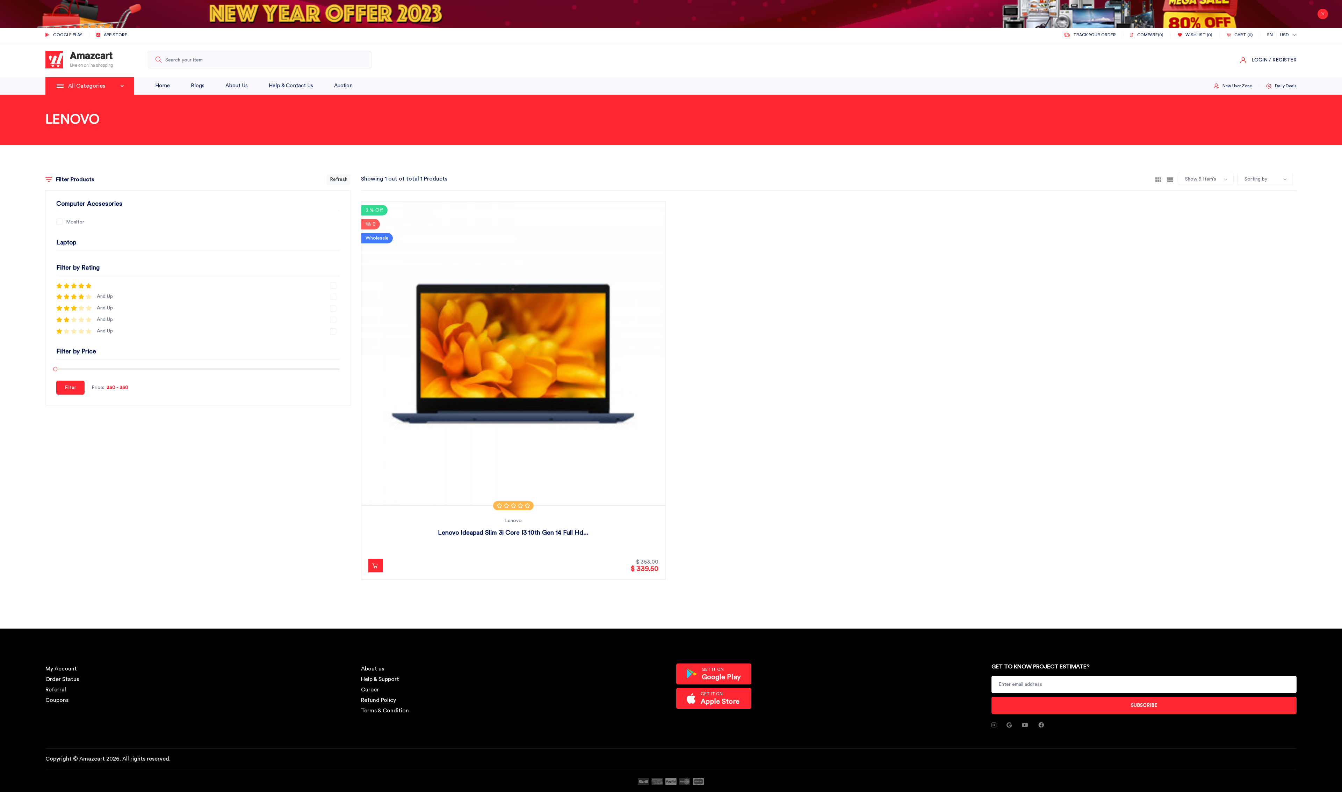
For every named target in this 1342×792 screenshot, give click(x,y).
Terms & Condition (385, 710)
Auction (343, 85)
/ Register (1283, 60)
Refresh (338, 179)
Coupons (56, 700)
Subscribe (1144, 705)
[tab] (1158, 179)
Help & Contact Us (291, 85)
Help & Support (380, 679)
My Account (61, 669)
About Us (236, 85)
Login (1259, 60)
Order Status (62, 679)
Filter (70, 387)
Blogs (197, 85)
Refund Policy (378, 700)
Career (370, 689)
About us (372, 669)
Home (162, 85)
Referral (55, 689)
